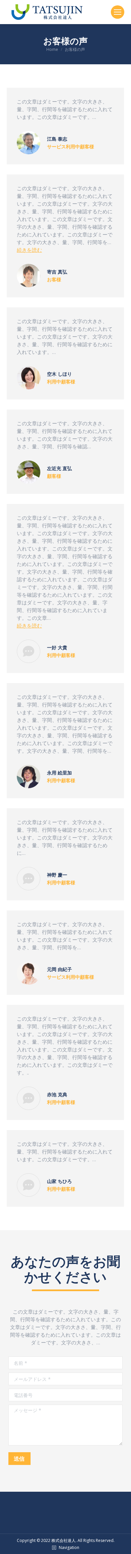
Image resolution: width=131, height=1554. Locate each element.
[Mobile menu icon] (117, 12)
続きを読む (29, 249)
